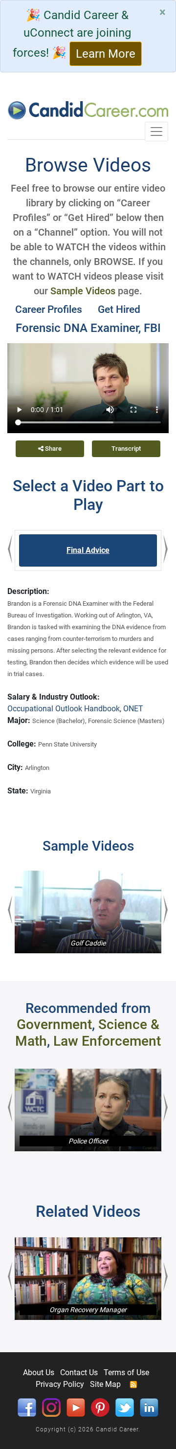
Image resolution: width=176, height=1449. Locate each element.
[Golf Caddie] (88, 912)
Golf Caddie (88, 943)
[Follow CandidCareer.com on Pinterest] (100, 1406)
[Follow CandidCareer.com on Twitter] (124, 1406)
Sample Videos (82, 291)
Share (53, 448)
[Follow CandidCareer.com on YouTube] (75, 1406)
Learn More (105, 54)
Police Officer (88, 1141)
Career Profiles (48, 309)
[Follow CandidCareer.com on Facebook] (27, 1406)
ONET (133, 708)
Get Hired (119, 309)
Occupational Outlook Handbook (63, 708)
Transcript (126, 448)
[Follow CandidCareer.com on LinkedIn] (149, 1406)
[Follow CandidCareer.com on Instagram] (51, 1406)
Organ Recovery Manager (88, 1310)
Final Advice (88, 550)
